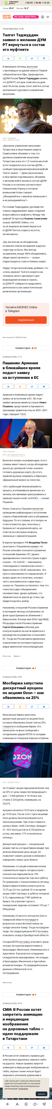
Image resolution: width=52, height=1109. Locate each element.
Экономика (7, 983)
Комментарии (26, 348)
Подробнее (23, 1089)
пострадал (30, 919)
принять (41, 1094)
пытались (43, 931)
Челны (6, 8)
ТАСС (23, 414)
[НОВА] (25, 16)
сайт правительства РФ (16, 455)
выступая (32, 66)
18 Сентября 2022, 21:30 (13, 29)
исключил (37, 508)
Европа (17, 656)
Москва (20, 8)
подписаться (26, 319)
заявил (34, 546)
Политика (7, 656)
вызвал (10, 623)
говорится (8, 726)
